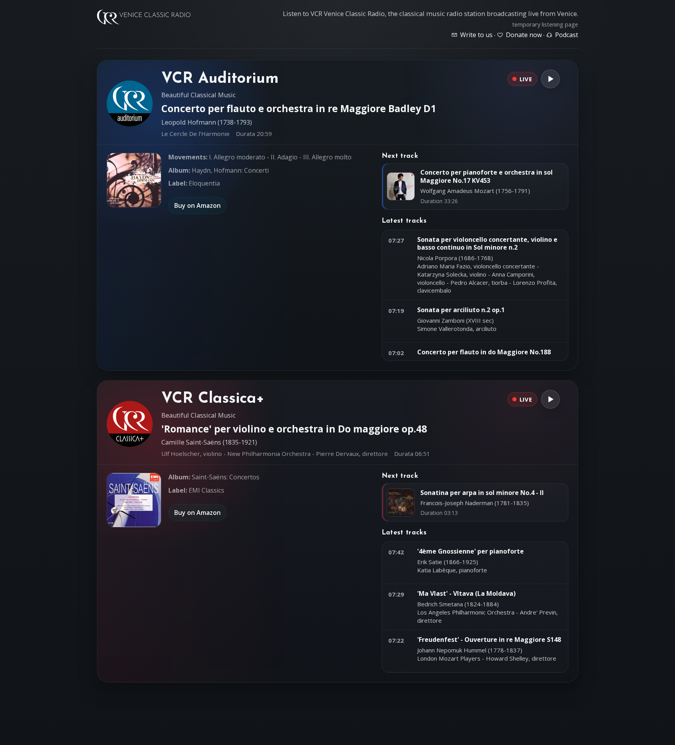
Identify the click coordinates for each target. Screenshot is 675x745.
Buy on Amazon (197, 205)
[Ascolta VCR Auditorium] (550, 79)
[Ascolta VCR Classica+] (550, 399)
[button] (134, 180)
